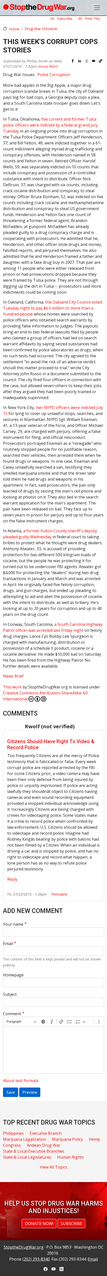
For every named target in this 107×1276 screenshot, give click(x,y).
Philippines (13, 1133)
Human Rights (70, 1157)
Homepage (13, 975)
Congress (12, 1145)
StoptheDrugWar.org (24, 1247)
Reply (12, 879)
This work (12, 687)
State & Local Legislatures (27, 1157)
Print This (92, 18)
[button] (100, 60)
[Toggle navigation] (97, 8)
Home (14, 28)
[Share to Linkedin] (79, 60)
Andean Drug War (43, 1145)
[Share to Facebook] (72, 60)
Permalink (59, 894)
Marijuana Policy (67, 1139)
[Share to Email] (93, 60)
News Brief (13, 676)
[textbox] (53, 1050)
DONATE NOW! (39, 1223)
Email (8, 943)
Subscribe (64, 18)
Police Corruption (53, 74)
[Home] (38, 7)
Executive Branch (45, 1133)
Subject (10, 994)
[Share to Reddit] (86, 60)
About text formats (21, 1080)
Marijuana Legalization (24, 1139)
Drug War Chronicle (41, 28)
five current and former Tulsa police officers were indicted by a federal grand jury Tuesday (50, 125)
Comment (12, 1013)
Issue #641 (48, 66)
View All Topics (53, 1167)
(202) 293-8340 (36, 1259)
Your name (13, 924)
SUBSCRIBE (71, 1223)
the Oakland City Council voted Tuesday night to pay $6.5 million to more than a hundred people (52, 308)
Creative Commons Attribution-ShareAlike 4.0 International (45, 696)
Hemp (94, 1139)
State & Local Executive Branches (33, 1151)
